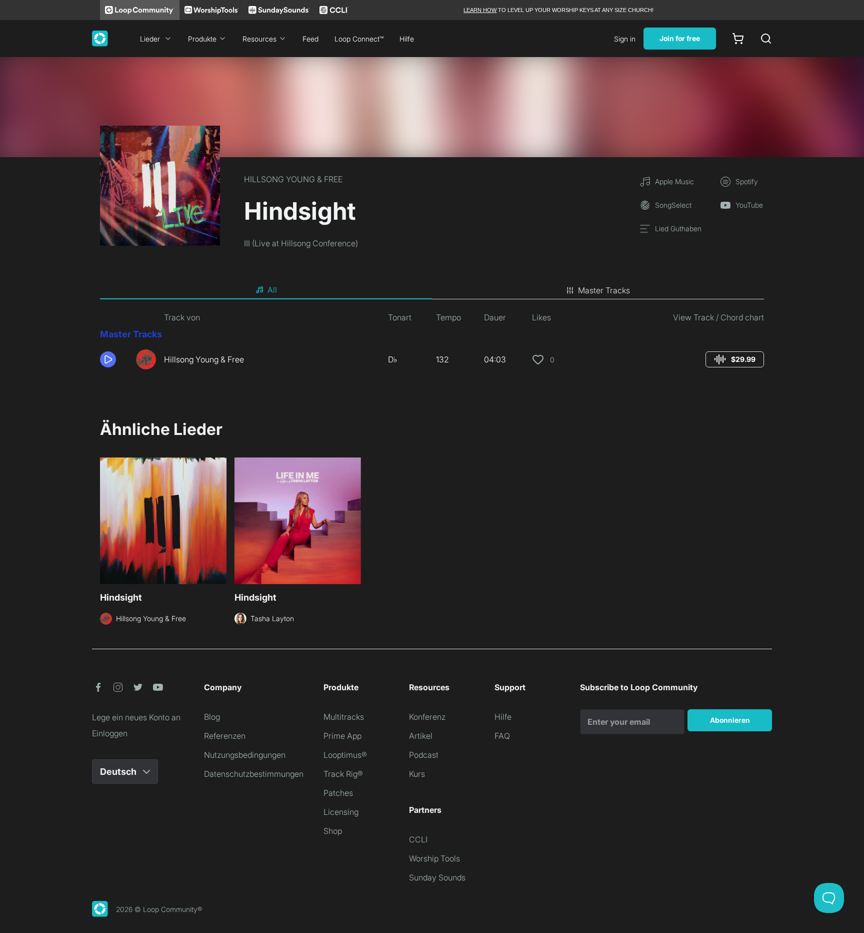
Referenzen (225, 736)
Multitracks (344, 717)
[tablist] (432, 290)
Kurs (417, 774)
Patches (338, 793)
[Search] (766, 39)
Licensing (341, 812)
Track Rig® (343, 774)
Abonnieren (730, 720)
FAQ (502, 736)
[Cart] (738, 39)
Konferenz (427, 717)
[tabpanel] (432, 344)
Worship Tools (434, 858)
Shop (333, 831)
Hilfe (407, 39)
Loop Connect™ (359, 39)
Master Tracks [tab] (604, 290)
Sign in (625, 39)
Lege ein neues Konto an (136, 717)
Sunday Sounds (437, 877)
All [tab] (272, 290)
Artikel (420, 736)
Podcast (423, 755)
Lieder (150, 39)
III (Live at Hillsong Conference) (301, 243)
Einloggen (110, 733)
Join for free (680, 38)
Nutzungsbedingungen (245, 755)
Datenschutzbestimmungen (254, 774)
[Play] (108, 359)
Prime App (343, 736)
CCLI (418, 839)
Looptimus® (345, 755)
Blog (212, 717)
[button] (114, 359)
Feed (310, 39)
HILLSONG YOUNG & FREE (293, 179)
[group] (735, 359)
